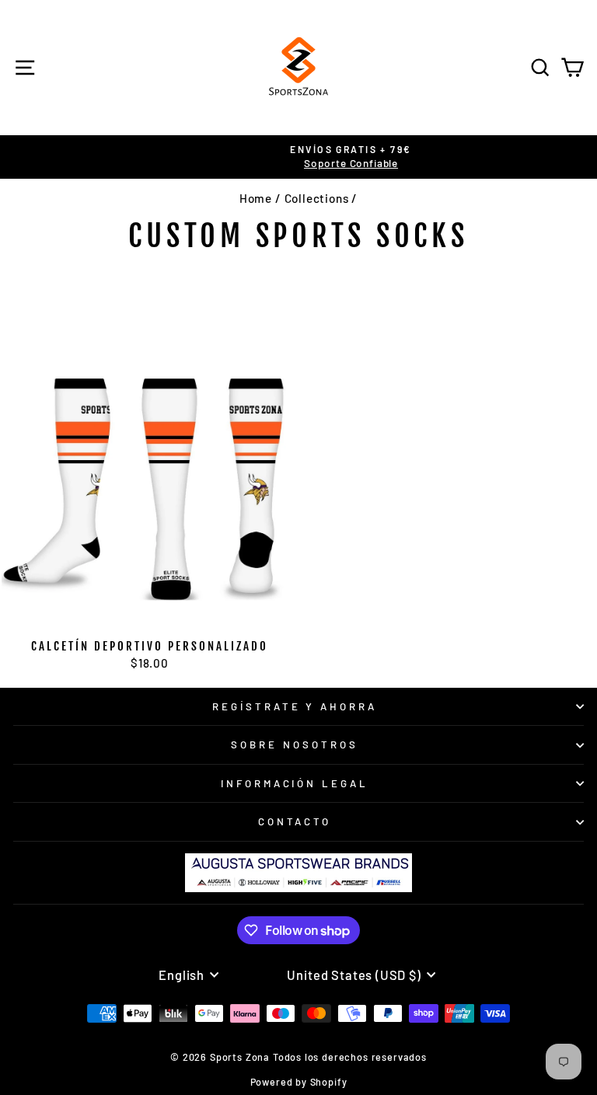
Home (255, 198)
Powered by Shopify (298, 1082)
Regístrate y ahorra (295, 706)
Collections (317, 198)
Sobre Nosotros (294, 744)
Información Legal (295, 783)
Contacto (295, 821)
